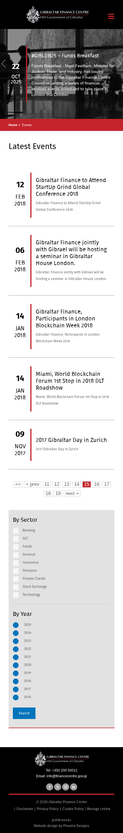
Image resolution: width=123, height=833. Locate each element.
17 (106, 484)
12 (56, 484)
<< (18, 484)
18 (48, 493)
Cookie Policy (73, 809)
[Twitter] (57, 787)
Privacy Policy (48, 809)
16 (96, 484)
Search (24, 713)
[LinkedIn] (73, 787)
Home (13, 125)
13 (66, 484)
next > (72, 493)
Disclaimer (25, 809)
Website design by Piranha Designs (61, 826)
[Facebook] (49, 787)
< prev (32, 484)
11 (46, 484)
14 (76, 484)
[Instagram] (65, 787)
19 (58, 493)
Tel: (49, 770)
